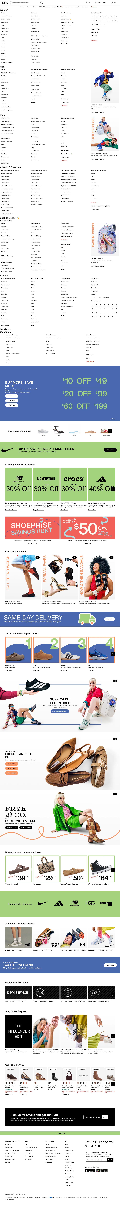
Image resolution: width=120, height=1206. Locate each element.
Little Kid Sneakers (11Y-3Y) (68, 182)
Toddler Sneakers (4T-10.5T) (68, 179)
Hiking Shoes (4, 94)
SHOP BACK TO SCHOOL (59, 711)
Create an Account (31, 1147)
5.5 (104, 17)
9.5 (108, 20)
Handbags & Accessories (13, 353)
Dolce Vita (4, 294)
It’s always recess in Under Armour (73, 950)
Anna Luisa (94, 282)
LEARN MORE (110, 965)
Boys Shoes (34, 141)
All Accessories (35, 223)
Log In (27, 1144)
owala (62, 269)
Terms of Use (30, 1197)
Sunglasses (34, 260)
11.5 (97, 24)
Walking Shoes (35, 51)
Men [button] (28, 7)
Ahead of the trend (12, 601)
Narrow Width (95, 29)
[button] (17, 1069)
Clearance (94, 40)
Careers (47, 1144)
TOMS (2, 322)
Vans (32, 325)
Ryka (32, 313)
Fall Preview (64, 31)
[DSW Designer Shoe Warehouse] (5, 2)
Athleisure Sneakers (6, 173)
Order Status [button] (9, 1147)
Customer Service (10, 1159)
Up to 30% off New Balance (16, 503)
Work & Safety (69, 1183)
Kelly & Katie (94, 291)
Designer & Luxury (36, 236)
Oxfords (33, 102)
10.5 (116, 20)
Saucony (33, 316)
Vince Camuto (5, 325)
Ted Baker (64, 316)
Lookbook (85, 7)
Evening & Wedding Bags (8, 239)
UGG (34, 665)
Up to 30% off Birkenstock (43, 503)
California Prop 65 (103, 1197)
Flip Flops (33, 28)
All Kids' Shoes (5, 138)
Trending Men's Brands (68, 70)
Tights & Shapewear (6, 271)
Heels (2, 41)
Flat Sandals (34, 25)
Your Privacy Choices (57, 1197)
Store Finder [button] (9, 1156)
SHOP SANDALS (11, 773)
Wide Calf (94, 36)
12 (100, 24)
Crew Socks (4, 265)
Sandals (3, 53)
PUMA (92, 192)
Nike (62, 91)
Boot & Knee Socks (6, 262)
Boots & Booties (5, 19)
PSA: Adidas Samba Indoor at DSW (73, 1050)
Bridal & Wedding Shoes (67, 22)
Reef (62, 94)
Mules (2, 47)
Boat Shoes (4, 76)
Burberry (63, 291)
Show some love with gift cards (100, 1001)
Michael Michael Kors (67, 306)
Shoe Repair (49, 1159)
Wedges (3, 59)
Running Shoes (35, 45)
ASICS (93, 176)
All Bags (3, 223)
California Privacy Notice (19, 1197)
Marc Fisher (4, 309)
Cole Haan (64, 82)
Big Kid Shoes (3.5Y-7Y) (7, 130)
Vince (62, 319)
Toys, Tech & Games (36, 264)
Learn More (87, 543)
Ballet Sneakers (5, 176)
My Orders (28, 1150)
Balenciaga (64, 285)
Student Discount (50, 1150)
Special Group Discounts (52, 1153)
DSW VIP (28, 1153)
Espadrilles (4, 34)
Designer (63, 28)
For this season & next (87, 601)
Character (3, 147)
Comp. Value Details (81, 1197)
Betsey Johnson (5, 285)
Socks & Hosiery (35, 62)
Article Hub (64, 16)
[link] (11, 1089)
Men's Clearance (51, 335)
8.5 (100, 20)
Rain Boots (4, 97)
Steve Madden (5, 319)
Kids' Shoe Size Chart (7, 134)
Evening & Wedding (36, 239)
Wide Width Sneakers (7, 214)
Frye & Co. (4, 303)
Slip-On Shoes (35, 137)
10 (112, 20)
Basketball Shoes (35, 176)
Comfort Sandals (35, 19)
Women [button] (22, 7)
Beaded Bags (4, 230)
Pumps (3, 50)
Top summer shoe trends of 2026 (45, 1050)
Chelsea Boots (69, 1171)
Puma (62, 140)
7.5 (93, 20)
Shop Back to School (97, 112)
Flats (2, 37)
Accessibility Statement (69, 1197)
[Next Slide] (110, 431)
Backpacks (4, 226)
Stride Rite (64, 146)
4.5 (97, 17)
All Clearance (90, 355)
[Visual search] (40, 3)
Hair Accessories (35, 245)
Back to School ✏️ (57, 7)
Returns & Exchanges (12, 1150)
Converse (63, 127)
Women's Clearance (12, 335)
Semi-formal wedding (96, 1050)
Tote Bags (3, 251)
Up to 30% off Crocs (68, 503)
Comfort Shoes (5, 28)
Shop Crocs (64, 510)
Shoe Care (34, 254)
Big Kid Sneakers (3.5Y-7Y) (68, 186)
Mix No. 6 (93, 294)
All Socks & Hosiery (7, 256)
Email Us (8, 1144)
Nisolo (62, 309)
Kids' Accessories (66, 236)
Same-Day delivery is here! (43, 1001)
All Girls (88, 350)
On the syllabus (97, 258)
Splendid (63, 313)
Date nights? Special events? (53, 601)
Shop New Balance (11, 510)
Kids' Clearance (91, 335)
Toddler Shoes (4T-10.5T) (8, 124)
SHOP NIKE (110, 450)
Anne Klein (4, 282)
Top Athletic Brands (37, 278)
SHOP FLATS (11, 764)
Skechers (63, 143)
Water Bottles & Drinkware (38, 270)
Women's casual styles (69, 884)
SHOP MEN (12, 400)
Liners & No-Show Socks (7, 268)
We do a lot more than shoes (16, 1001)
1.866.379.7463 (10, 1153)
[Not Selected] (6, 1083)
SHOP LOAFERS (12, 768)
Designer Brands (66, 278)
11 (92, 24)
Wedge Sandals (35, 31)
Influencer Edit (65, 37)
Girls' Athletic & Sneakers (68, 173)
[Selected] (12, 1083)
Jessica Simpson (5, 306)
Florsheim (63, 88)
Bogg (62, 253)
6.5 (112, 17)
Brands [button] (77, 7)
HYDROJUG (64, 263)
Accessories (65, 99)
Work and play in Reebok (42, 950)
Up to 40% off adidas (96, 503)
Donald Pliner (64, 294)
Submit (105, 1117)
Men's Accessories (66, 233)
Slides (67, 1147)
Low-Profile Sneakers (6, 189)
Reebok (93, 195)
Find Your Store (32, 543)
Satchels (3, 245)
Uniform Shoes (5, 163)
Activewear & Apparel (37, 226)
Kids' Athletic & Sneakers (68, 170)
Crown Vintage (95, 288)
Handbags (33, 59)
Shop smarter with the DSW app (72, 1001)
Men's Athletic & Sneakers (39, 170)
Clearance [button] (93, 7)
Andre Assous (64, 282)
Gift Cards (28, 1159)
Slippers (3, 56)
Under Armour (35, 322)
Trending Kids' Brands (67, 118)
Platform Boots (69, 1150)
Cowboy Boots (69, 1177)
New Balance (64, 134)
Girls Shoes (34, 118)
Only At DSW (95, 278)
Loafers (3, 44)
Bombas (63, 257)
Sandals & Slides (50, 353)
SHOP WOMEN (12, 396)
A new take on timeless (14, 950)
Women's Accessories (67, 230)
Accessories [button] (69, 7)
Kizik (32, 297)
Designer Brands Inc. (51, 1147)
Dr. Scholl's (4, 297)
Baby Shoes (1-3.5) (6, 121)
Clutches (3, 233)
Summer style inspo (12, 1050)
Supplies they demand (99, 153)
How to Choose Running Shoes (100, 206)
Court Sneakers (35, 39)
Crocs (62, 85)
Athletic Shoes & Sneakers (39, 36)
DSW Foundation (50, 1156)
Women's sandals (11, 884)
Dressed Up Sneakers (37, 93)
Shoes (3, 13)
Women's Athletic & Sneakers (10, 170)
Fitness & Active (35, 242)
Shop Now (35, 633)
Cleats (3, 151)
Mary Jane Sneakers (6, 192)
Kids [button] (34, 7)
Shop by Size (5, 118)
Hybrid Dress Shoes (36, 96)
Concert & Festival (66, 25)
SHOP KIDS (12, 405)
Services (7, 1162)
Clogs (2, 25)
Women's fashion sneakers (98, 884)
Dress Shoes (4, 31)
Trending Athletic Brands (98, 170)
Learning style (96, 105)
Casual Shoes (4, 22)
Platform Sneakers (6, 195)
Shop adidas (92, 510)
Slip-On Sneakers (35, 48)
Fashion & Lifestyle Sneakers (39, 42)
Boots (2, 79)
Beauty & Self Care (36, 230)
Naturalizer (4, 313)
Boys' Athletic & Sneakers (68, 176)
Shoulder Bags (5, 248)
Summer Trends (65, 44)
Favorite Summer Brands (8, 278)
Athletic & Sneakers (6, 16)
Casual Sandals (35, 16)
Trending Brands (66, 244)
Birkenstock (64, 76)
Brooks (63, 79)
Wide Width (94, 32)
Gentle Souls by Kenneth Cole (69, 297)
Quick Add (12, 1097)
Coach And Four (95, 285)
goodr (62, 260)
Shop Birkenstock (38, 510)
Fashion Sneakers (6, 182)
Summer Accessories (67, 227)
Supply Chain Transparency (41, 1197)
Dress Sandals (35, 22)
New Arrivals (64, 41)
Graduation (64, 34)
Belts (32, 233)
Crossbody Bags (5, 236)
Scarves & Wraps (35, 251)
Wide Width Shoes (6, 107)
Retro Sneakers (5, 198)
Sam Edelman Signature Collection (100, 297)
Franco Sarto (4, 300)
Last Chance (90, 361)
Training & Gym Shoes (7, 207)
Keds (32, 294)
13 (104, 24)
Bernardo (63, 288)
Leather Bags (4, 242)
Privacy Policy (8, 1197)
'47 (62, 247)
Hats (32, 248)
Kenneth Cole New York (67, 300)
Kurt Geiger (64, 303)
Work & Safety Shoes (6, 62)
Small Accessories (36, 257)
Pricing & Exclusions (92, 1197)
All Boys (88, 347)
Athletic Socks (5, 259)
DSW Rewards (29, 1156)
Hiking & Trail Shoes (6, 186)
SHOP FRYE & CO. (12, 827)
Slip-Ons (3, 104)
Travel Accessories (36, 267)
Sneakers (68, 1165)
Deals (87, 358)
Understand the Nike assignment (100, 950)
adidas (63, 73)
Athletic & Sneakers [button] (44, 7)
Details (113, 419)
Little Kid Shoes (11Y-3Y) (7, 127)
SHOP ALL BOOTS (26, 827)
